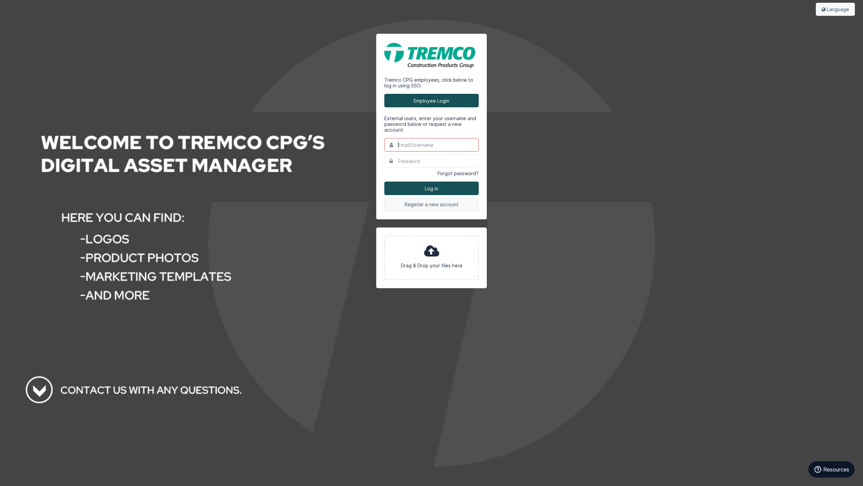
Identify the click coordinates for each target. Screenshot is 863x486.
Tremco (431, 55)
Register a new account (431, 204)
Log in (431, 188)
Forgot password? (458, 173)
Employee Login (431, 101)
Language (837, 9)
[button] (431, 258)
